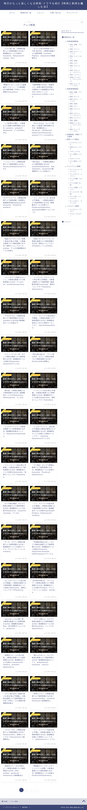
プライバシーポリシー (12, 807)
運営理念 (25, 807)
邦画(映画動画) (73, 89)
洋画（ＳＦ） (74, 63)
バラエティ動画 (73, 206)
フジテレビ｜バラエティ (76, 210)
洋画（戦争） (74, 61)
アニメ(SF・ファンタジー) (75, 197)
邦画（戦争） (74, 104)
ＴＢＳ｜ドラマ (75, 151)
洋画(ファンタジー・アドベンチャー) (76, 79)
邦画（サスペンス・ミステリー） (76, 114)
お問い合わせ (55, 13)
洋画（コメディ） (76, 75)
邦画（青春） (74, 120)
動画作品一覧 (26, 13)
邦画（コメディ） (76, 118)
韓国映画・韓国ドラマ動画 (74, 135)
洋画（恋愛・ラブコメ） (76, 45)
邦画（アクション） (75, 110)
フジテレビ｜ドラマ (76, 143)
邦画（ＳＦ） (74, 106)
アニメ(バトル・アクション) (76, 170)
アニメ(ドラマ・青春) (76, 193)
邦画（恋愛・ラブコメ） (76, 93)
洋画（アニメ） (75, 49)
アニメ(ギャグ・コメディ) (76, 175)
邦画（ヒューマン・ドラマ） (75, 130)
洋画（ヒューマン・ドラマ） (75, 85)
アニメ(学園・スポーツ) (76, 179)
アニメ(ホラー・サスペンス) (76, 202)
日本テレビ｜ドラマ (76, 148)
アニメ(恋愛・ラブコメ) (76, 188)
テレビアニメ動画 (74, 166)
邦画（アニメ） (75, 96)
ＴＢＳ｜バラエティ (76, 215)
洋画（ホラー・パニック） (76, 52)
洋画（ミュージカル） (76, 57)
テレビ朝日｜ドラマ (76, 155)
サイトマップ (72, 13)
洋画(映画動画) (73, 41)
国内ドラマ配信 (73, 139)
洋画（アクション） (75, 67)
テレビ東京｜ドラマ (76, 162)
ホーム (12, 13)
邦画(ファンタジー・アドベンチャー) (76, 125)
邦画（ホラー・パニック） (76, 100)
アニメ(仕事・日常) (75, 184)
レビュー (40, 13)
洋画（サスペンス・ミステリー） (76, 71)
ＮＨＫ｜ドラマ (75, 158)
